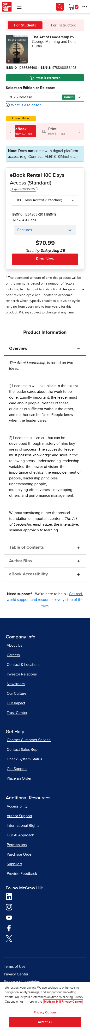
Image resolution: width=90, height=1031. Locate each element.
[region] (45, 1006)
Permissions (17, 845)
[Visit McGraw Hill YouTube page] (9, 917)
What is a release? (26, 105)
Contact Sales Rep (22, 749)
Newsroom (16, 684)
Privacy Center (16, 974)
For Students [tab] (25, 25)
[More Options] (84, 6)
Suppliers (14, 864)
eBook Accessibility (28, 574)
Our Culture (16, 693)
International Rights (23, 825)
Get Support (17, 769)
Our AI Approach (20, 835)
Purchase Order (20, 854)
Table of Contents (26, 547)
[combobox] (45, 97)
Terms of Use (14, 966)
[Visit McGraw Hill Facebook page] (9, 928)
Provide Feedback (22, 874)
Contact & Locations (23, 665)
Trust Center (17, 713)
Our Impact (16, 703)
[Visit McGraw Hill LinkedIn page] (9, 896)
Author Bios (20, 561)
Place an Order (19, 778)
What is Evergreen (48, 77)
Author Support (19, 816)
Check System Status (24, 759)
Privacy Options (45, 1012)
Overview (18, 348)
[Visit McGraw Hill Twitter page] (9, 938)
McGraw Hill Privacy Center (63, 1001)
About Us (14, 645)
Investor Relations (22, 674)
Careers (13, 655)
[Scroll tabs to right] (79, 131)
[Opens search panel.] (60, 7)
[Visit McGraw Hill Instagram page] (9, 907)
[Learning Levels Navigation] (19, 7)
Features (24, 230)
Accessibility (17, 806)
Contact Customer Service (29, 740)
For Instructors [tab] (63, 25)
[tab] (21, 131)
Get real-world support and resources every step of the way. (45, 599)
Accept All (45, 1022)
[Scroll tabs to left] (10, 131)
